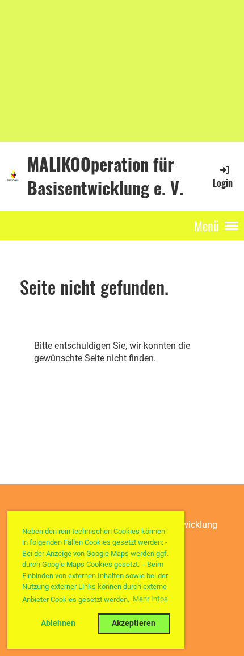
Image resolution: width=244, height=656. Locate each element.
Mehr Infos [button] (150, 599)
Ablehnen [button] (58, 623)
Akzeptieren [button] (133, 623)
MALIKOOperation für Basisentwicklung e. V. (105, 176)
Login (223, 183)
